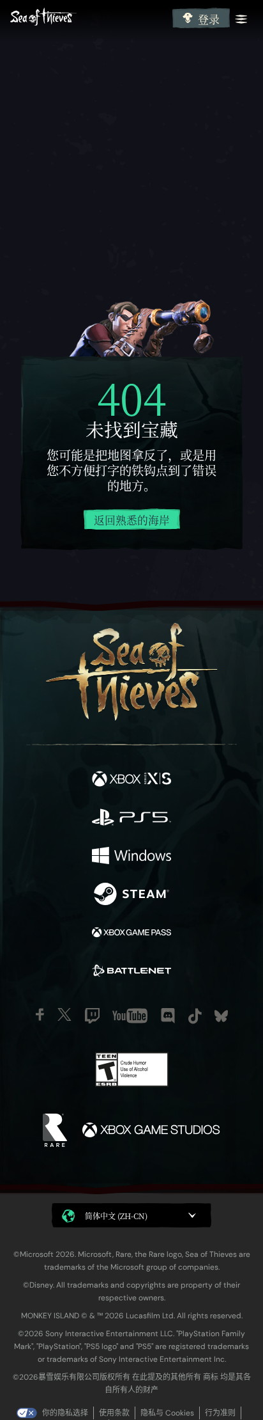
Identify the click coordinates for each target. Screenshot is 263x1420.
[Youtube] (130, 1016)
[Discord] (168, 1016)
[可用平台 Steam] (131, 895)
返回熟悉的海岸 (132, 520)
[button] (131, 1215)
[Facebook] (39, 1014)
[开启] (241, 19)
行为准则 (220, 1413)
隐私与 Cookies (167, 1413)
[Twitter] (64, 1014)
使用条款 (114, 1413)
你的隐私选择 (65, 1413)
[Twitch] (92, 1016)
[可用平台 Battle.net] (131, 972)
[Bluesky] (221, 1016)
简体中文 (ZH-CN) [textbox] (116, 1215)
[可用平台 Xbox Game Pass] (131, 934)
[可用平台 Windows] (131, 857)
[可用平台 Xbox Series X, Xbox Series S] (131, 780)
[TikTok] (195, 1016)
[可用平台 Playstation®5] (131, 819)
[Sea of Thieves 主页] (88, 18)
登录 (209, 19)
